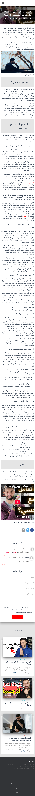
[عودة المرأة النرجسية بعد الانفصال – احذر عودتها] (17, 688)
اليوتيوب (24, 216)
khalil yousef (25, 558)
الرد (3, 555)
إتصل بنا (4, 783)
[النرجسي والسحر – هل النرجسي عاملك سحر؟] (17, 647)
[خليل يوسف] (30, 3)
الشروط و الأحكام (12, 783)
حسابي (17, 788)
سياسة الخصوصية (23, 783)
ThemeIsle (9, 792)
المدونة (30, 783)
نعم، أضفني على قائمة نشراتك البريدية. (23, 612)
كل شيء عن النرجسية (25, 659)
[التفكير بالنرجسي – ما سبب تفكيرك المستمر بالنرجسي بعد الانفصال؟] (17, 723)
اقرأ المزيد (13, 672)
